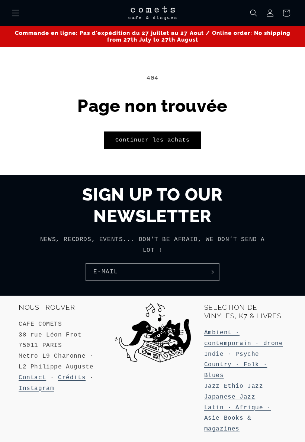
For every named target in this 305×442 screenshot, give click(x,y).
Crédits (72, 377)
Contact (32, 377)
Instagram (36, 388)
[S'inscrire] (211, 272)
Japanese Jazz (230, 397)
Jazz (212, 386)
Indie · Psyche (231, 354)
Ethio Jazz (243, 386)
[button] (15, 13)
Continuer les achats (152, 140)
